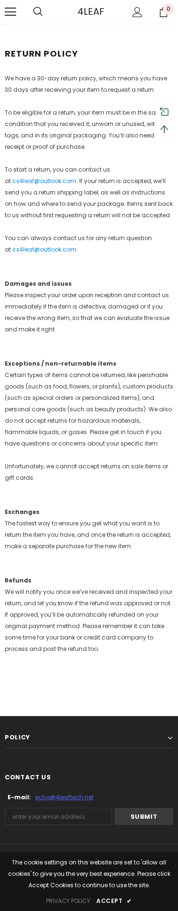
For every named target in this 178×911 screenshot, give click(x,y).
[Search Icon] (38, 12)
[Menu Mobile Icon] (10, 12)
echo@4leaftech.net (64, 797)
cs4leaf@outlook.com (44, 181)
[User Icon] (137, 12)
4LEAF (89, 11)
